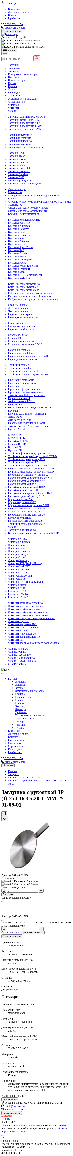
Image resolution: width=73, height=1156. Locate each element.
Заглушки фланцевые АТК (23, 119)
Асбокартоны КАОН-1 (21, 401)
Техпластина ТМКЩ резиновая (26, 395)
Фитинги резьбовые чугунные (25, 602)
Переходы (14, 92)
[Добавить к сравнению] (4, 813)
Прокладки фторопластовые (24, 389)
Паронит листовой (19, 398)
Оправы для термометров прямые (27, 210)
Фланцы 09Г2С (17, 651)
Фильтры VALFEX (19, 566)
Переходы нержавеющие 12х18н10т (29, 356)
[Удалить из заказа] (2, 920)
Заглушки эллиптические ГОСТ (26, 116)
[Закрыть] (2, 901)
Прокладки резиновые (21, 379)
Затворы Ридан (17, 165)
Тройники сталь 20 (19, 364)
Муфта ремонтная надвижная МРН (28, 505)
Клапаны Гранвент (19, 268)
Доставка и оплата (19, 12)
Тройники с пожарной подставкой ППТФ (32, 456)
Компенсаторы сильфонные (24, 283)
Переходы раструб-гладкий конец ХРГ (30, 477)
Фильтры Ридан (17, 587)
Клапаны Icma (16, 238)
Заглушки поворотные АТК (24, 122)
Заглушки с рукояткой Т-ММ (25, 129)
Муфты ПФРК (16, 437)
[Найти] (36, 58)
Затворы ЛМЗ (16, 177)
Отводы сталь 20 (18, 334)
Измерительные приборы (23, 74)
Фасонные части (17, 101)
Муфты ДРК (15, 434)
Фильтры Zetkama (18, 569)
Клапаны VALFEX (19, 278)
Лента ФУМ (15, 416)
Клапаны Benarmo (18, 228)
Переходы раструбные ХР (23, 483)
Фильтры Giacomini (19, 551)
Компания (14, 9)
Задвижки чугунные (20, 134)
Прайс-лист (15, 18)
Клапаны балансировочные (24, 219)
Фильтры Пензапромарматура (25, 581)
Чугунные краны (18, 311)
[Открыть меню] (4, 53)
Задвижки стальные (19, 137)
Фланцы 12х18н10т (19, 654)
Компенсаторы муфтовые (23, 286)
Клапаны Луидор (18, 253)
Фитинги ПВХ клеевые (22, 633)
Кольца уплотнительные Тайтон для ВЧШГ (33, 533)
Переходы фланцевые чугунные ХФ (29, 474)
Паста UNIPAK (17, 429)
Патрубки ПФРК (18, 440)
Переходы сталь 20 (19, 349)
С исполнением (17, 663)
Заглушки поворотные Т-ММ (25, 125)
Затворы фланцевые (19, 180)
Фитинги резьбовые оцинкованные (28, 612)
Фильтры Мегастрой (20, 575)
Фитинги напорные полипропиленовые (31, 618)
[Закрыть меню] (2, 673)
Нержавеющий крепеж (21, 329)
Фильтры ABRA (17, 538)
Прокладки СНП (18, 386)
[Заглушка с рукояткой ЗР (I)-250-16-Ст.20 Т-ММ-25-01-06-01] (27, 872)
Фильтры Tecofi (17, 557)
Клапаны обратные (19, 222)
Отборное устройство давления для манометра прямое (39, 201)
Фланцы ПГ (15, 526)
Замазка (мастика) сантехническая (28, 425)
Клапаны (13, 77)
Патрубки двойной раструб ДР (26, 496)
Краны (12, 83)
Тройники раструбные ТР (23, 462)
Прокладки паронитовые (22, 383)
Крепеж (12, 86)
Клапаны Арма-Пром (20, 247)
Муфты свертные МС (20, 499)
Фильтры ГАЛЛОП (19, 572)
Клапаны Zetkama (18, 241)
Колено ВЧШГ (16, 447)
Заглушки (13, 64)
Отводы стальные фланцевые (25, 511)
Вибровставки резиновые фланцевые (29, 296)
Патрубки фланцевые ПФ (23, 490)
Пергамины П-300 (18, 404)
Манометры (15, 192)
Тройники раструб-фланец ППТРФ (28, 465)
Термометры (15, 204)
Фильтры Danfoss (18, 548)
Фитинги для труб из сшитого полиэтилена (33, 642)
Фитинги (13, 107)
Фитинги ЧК (15, 639)
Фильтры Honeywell (19, 554)
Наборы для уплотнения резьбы (26, 422)
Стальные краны (18, 304)
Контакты (14, 15)
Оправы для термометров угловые (28, 207)
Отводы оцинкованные (21, 341)
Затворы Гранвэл (18, 162)
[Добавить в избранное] (4, 818)
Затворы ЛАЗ (16, 152)
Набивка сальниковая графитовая (27, 413)
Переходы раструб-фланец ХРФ (26, 480)
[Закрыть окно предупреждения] (2, 1135)
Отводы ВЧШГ (17, 444)
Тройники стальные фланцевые (26, 523)
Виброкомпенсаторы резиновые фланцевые (33, 299)
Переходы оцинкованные (23, 359)
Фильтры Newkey (18, 560)
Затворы (13, 71)
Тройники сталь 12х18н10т (24, 371)
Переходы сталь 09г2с (21, 353)
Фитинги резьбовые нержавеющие (28, 615)
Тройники (14, 95)
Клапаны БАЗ (16, 250)
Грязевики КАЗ (17, 591)
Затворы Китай (17, 159)
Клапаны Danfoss (18, 231)
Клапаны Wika (16, 244)
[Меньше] (3, 891)
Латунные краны (18, 308)
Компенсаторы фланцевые (23, 289)
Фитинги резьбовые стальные (25, 609)
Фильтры (13, 104)
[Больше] (41, 891)
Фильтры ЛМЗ (16, 578)
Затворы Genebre (18, 174)
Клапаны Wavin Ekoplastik (23, 265)
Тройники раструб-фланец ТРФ (26, 459)
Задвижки (14, 67)
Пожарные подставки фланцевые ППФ (31, 468)
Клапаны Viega (17, 271)
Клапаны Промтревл (20, 259)
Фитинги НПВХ (18, 630)
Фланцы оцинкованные (21, 657)
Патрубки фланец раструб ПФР (26, 487)
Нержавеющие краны (20, 314)
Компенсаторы (16, 80)
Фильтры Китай (17, 584)
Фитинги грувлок (18, 621)
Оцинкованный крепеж (21, 326)
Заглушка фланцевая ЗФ (22, 529)
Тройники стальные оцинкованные (28, 374)
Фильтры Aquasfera (19, 541)
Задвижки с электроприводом (25, 147)
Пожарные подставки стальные (26, 508)
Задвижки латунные (20, 144)
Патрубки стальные (19, 517)
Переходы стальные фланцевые (26, 514)
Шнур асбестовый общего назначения (30, 407)
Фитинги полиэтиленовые (23, 627)
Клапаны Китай (17, 256)
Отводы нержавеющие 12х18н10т (27, 344)
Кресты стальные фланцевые (25, 520)
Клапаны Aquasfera (19, 225)
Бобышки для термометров (23, 213)
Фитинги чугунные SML (22, 624)
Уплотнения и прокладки (23, 98)
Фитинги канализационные (24, 636)
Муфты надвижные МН (22, 502)
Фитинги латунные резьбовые (25, 606)
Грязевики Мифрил (19, 594)
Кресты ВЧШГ (16, 450)
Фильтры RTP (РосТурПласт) (25, 563)
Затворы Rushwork (19, 171)
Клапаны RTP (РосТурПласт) (25, 274)
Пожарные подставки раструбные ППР (31, 471)
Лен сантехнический (20, 419)
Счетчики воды (17, 189)
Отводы (12, 89)
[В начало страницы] (36, 1137)
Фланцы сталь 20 (18, 648)
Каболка (13, 410)
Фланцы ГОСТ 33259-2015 (23, 660)
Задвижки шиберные (20, 140)
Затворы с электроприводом (24, 183)
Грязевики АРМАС (19, 597)
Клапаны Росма (17, 262)
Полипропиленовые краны (24, 317)
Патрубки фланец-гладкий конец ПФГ (30, 493)
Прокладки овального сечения (25, 392)
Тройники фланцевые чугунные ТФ (29, 453)
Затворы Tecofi (16, 155)
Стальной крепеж (18, 323)
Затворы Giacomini (19, 168)
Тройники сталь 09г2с (21, 368)
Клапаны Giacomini (19, 235)
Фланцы (13, 110)
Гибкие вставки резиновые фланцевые (30, 293)
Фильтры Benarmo (18, 544)
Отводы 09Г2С (16, 338)
